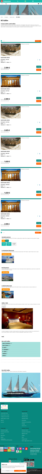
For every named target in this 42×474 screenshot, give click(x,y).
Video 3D (2, 420)
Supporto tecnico (24, 413)
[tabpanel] (21, 244)
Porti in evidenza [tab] (5, 272)
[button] (39, 320)
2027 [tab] (7, 240)
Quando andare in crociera (5, 418)
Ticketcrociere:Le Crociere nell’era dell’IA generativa (6, 439)
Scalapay (23, 435)
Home (2, 17)
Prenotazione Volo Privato (5, 431)
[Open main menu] (40, 3)
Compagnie (6, 17)
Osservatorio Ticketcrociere (26, 431)
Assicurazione (24, 420)
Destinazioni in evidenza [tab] (6, 254)
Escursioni (2, 422)
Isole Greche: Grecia (5, 57)
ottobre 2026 (3, 244)
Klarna (23, 437)
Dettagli (38, 66)
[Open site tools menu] (40, 1)
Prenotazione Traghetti (4, 430)
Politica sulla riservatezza (22, 463)
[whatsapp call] (25, 1)
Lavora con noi (24, 425)
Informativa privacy (25, 416)
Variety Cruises (12, 17)
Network (2, 437)
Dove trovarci (3, 435)
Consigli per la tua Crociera (5, 416)
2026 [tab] (3, 240)
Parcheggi (23, 423)
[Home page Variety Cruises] (39, 59)
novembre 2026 (9, 244)
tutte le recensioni (4, 408)
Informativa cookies (25, 418)
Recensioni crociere (25, 430)
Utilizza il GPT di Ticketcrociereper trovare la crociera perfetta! (16, 461)
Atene (6, 62)
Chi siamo (2, 433)
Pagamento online (24, 433)
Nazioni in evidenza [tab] (6, 289)
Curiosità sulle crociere (4, 413)
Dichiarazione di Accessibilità (26, 422)
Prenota (38, 69)
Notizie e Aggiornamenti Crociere (27, 440)
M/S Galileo (3, 59)
